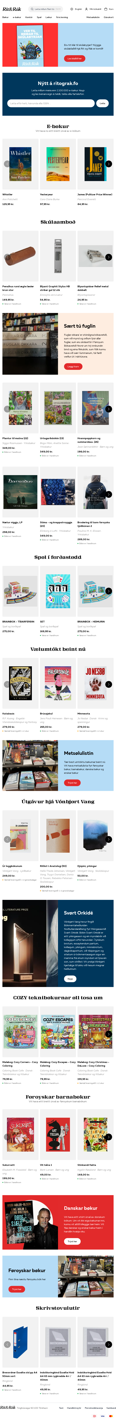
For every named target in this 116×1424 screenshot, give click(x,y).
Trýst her (72, 782)
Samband (111, 1408)
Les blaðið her (75, 58)
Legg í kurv (73, 366)
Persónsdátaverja (94, 1408)
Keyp (70, 978)
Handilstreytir (74, 1408)
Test (61, 1408)
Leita (102, 103)
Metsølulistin (93, 17)
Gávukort (109, 17)
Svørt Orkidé (78, 913)
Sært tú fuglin (79, 326)
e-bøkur (17, 17)
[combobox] (44, 9)
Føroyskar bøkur (26, 1270)
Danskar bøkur (80, 1208)
